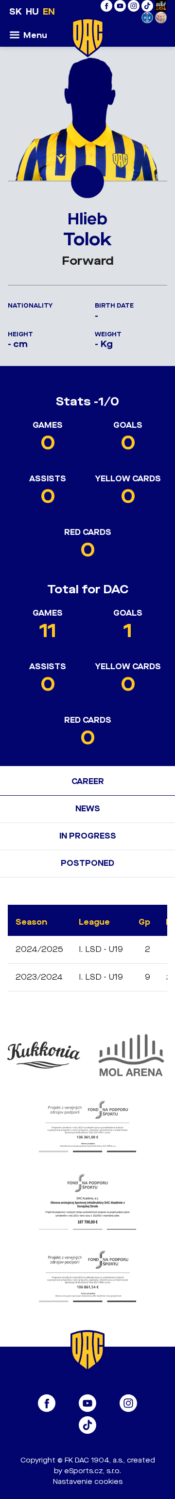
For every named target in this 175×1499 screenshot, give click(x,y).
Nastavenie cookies (87, 1481)
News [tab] (87, 809)
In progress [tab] (87, 836)
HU (32, 12)
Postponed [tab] (87, 863)
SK (15, 12)
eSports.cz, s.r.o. (92, 1471)
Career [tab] (87, 781)
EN (49, 12)
